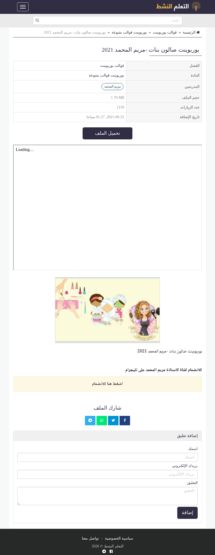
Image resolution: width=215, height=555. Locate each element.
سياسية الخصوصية (119, 538)
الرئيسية (189, 32)
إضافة (187, 512)
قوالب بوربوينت (165, 32)
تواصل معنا (90, 538)
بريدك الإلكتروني (185, 466)
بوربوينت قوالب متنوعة (129, 32)
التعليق (192, 483)
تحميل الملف (107, 133)
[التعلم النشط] (178, 6)
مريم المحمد (112, 86)
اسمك (193, 449)
